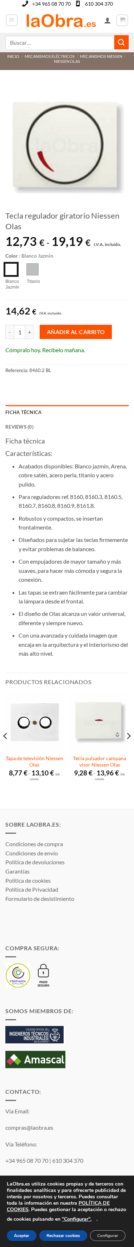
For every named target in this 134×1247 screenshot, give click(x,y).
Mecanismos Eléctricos (50, 56)
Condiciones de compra (34, 843)
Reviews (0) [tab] (19, 427)
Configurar (107, 1236)
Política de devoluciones (35, 862)
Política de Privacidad (31, 889)
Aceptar (21, 1236)
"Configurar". (76, 1219)
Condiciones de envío (31, 853)
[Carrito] (122, 20)
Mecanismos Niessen (101, 56)
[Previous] (5, 750)
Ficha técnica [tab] (23, 412)
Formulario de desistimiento (39, 898)
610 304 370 (99, 4)
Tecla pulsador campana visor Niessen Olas (99, 762)
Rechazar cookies (63, 1236)
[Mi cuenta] (107, 20)
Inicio (13, 56)
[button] (12, 20)
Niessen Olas (67, 61)
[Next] (128, 750)
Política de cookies (28, 880)
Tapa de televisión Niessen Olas (34, 762)
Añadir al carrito (76, 332)
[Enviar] (121, 42)
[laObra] (61, 20)
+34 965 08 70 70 (51, 4)
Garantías (17, 871)
